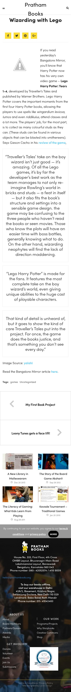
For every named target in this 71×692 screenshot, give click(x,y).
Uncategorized (28, 382)
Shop (40, 637)
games (14, 382)
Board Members (12, 623)
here (54, 371)
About (6, 619)
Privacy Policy (46, 682)
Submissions (9, 666)
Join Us (6, 662)
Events (6, 657)
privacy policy (38, 534)
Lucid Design (45, 685)
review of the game (52, 142)
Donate (7, 649)
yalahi (28, 363)
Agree (53, 534)
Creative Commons (47, 632)
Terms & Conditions (28, 682)
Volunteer (8, 653)
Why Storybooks (45, 628)
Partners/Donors (12, 628)
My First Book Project (40, 404)
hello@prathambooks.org (17, 577)
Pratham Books (35, 5)
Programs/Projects (47, 623)
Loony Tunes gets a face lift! (31, 433)
